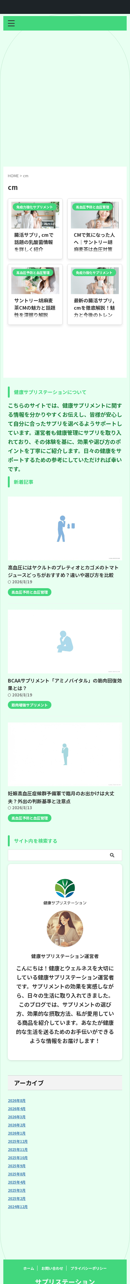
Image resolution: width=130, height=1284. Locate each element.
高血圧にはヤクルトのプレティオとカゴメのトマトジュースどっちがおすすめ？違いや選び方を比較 (63, 571)
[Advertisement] (65, 99)
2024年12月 (18, 1206)
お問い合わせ (52, 1268)
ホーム (28, 1268)
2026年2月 (17, 1124)
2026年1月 (17, 1133)
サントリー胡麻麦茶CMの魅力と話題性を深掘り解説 (34, 307)
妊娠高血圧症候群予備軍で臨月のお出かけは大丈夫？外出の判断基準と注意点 (61, 797)
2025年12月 (18, 1141)
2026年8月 (17, 1100)
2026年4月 (17, 1108)
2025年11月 (18, 1149)
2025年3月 (17, 1190)
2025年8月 (17, 1173)
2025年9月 (17, 1165)
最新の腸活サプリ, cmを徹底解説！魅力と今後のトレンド (94, 311)
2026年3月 (17, 1116)
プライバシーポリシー (88, 1268)
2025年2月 (17, 1198)
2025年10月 (18, 1157)
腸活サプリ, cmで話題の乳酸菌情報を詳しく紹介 (34, 242)
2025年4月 (17, 1182)
